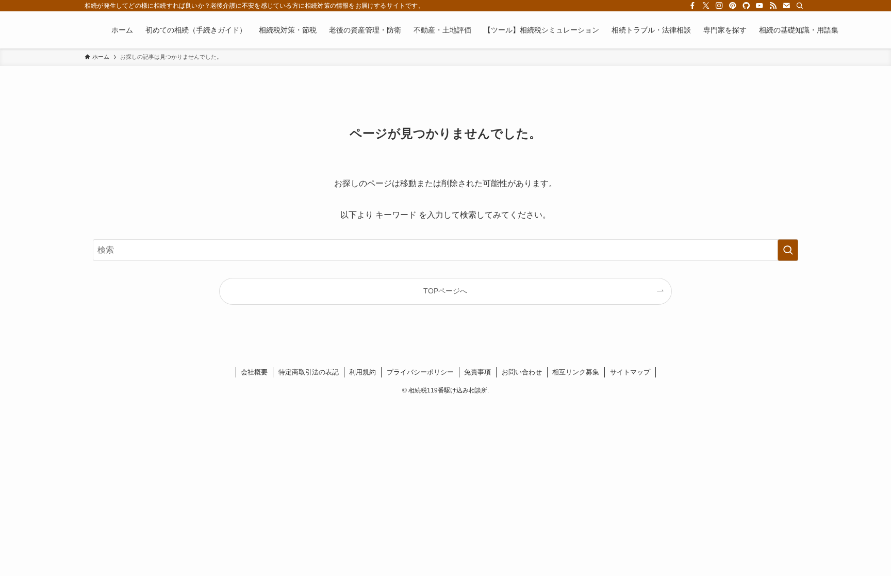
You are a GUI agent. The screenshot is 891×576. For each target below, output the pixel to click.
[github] (746, 5)
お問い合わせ (522, 372)
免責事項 (477, 372)
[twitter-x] (706, 5)
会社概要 (254, 372)
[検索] (799, 5)
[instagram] (719, 5)
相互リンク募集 (575, 372)
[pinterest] (732, 5)
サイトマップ (630, 372)
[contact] (786, 5)
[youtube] (759, 5)
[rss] (773, 5)
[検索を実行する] (788, 250)
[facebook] (692, 5)
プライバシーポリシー (420, 372)
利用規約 (362, 372)
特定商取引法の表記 (308, 372)
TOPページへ (445, 291)
